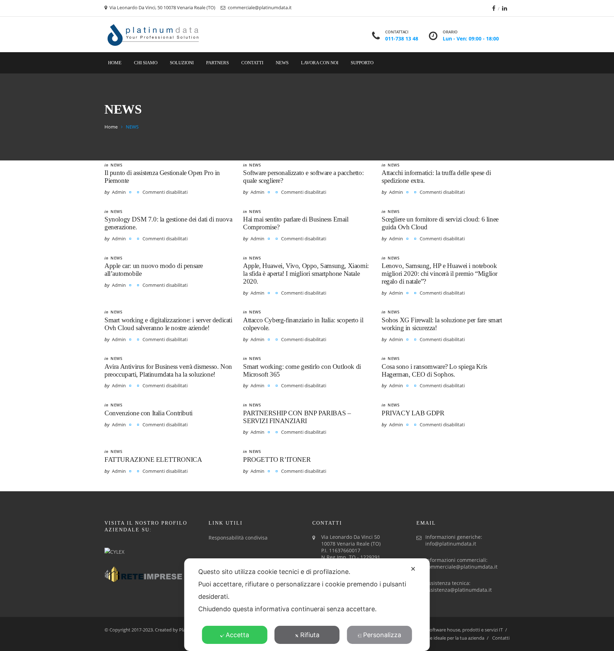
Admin (119, 192)
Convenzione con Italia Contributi (148, 413)
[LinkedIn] (505, 8)
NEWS (116, 165)
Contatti (252, 62)
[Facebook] (494, 8)
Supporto (362, 62)
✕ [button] (413, 569)
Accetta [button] (237, 635)
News (282, 62)
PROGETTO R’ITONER (277, 459)
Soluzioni (182, 62)
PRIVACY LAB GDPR (413, 413)
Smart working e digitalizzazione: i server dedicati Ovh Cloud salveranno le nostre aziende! (168, 324)
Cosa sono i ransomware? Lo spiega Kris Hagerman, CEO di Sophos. (434, 370)
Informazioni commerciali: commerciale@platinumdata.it (461, 563)
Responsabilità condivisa (238, 537)
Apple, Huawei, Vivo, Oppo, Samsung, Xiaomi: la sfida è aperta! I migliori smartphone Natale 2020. (306, 273)
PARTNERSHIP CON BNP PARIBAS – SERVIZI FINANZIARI (297, 417)
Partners (217, 62)
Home (115, 62)
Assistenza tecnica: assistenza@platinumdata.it (458, 586)
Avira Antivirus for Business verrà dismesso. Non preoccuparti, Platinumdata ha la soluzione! (168, 370)
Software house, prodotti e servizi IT (465, 630)
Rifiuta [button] (309, 635)
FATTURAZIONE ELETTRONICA (153, 459)
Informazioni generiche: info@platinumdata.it (453, 540)
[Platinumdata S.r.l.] (153, 35)
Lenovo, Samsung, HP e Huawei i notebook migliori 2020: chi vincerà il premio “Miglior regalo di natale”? (439, 273)
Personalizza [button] (382, 635)
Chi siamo (145, 62)
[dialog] (307, 604)
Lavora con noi (319, 62)
